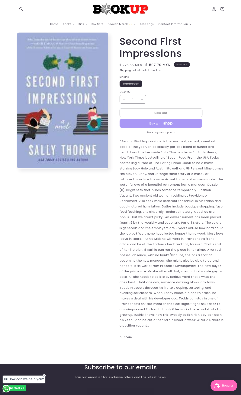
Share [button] (128, 337)
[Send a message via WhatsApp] (6, 388)
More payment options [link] (161, 132)
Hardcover (132, 84)
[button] (21, 9)
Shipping (125, 70)
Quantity (125, 92)
